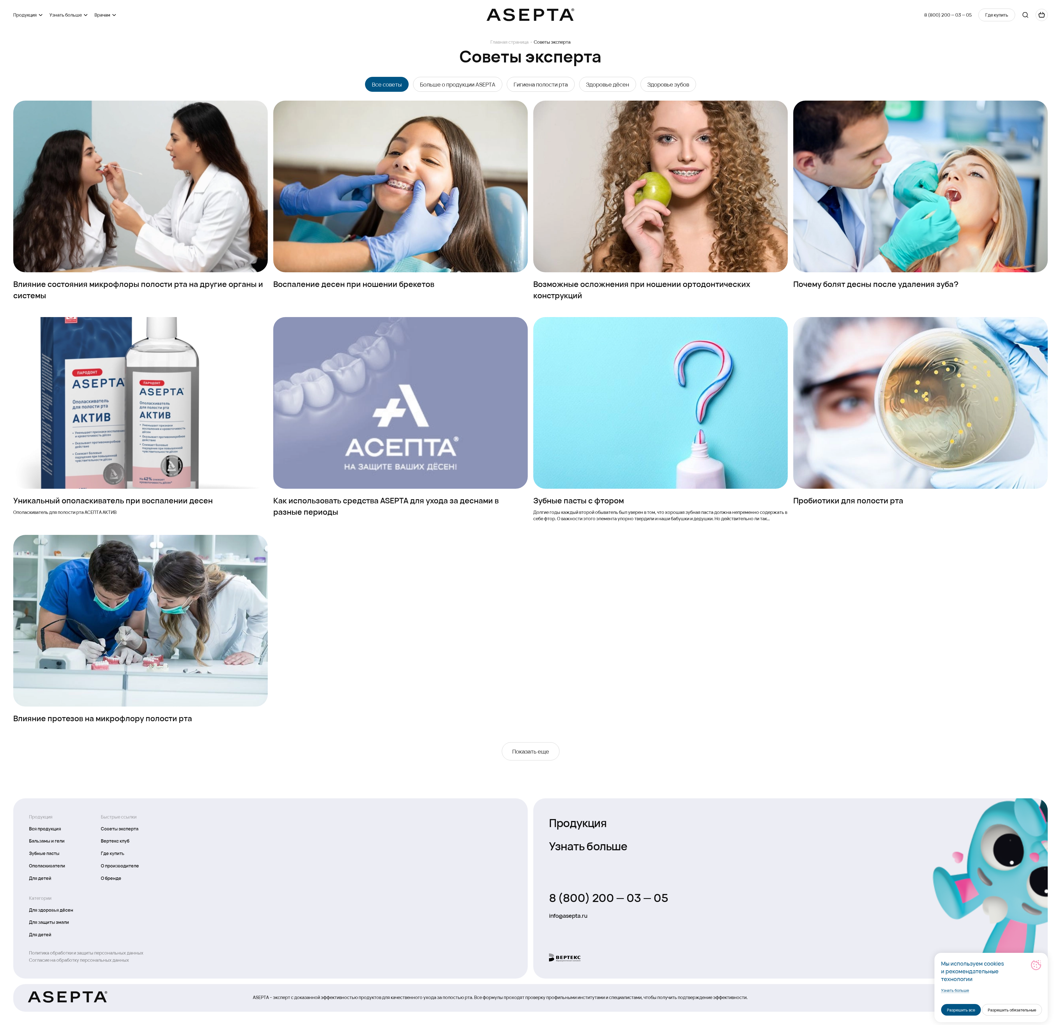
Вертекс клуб (115, 840)
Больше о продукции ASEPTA (457, 84)
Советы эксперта (119, 828)
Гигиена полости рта (541, 84)
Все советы (387, 84)
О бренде (111, 878)
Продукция (577, 822)
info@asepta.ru (568, 915)
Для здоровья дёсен (51, 909)
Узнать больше (588, 845)
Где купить (112, 853)
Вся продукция (45, 828)
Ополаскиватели (47, 865)
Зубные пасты (44, 853)
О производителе (120, 865)
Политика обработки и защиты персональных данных (86, 953)
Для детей (40, 878)
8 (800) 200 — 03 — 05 (948, 15)
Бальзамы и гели (47, 840)
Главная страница (509, 42)
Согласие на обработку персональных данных (79, 960)
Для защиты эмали (49, 922)
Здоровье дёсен (607, 84)
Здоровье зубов (668, 84)
